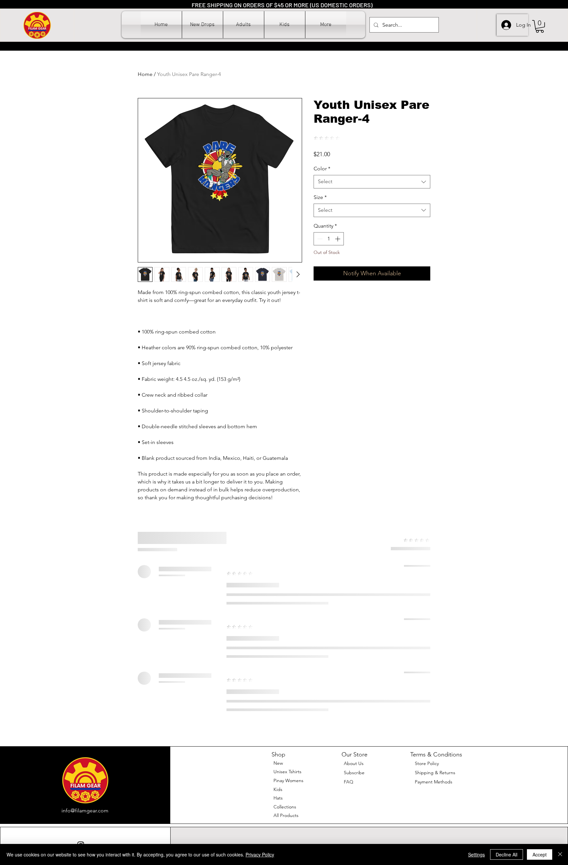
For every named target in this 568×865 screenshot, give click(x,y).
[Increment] (338, 239)
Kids (277, 789)
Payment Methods (434, 782)
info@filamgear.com (84, 810)
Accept (539, 854)
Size (320, 197)
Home (145, 74)
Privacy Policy (260, 854)
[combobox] (372, 181)
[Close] (560, 854)
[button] (243, 24)
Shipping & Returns (435, 773)
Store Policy (427, 763)
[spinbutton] (329, 239)
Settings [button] (476, 854)
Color (322, 168)
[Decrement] (319, 239)
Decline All (506, 854)
